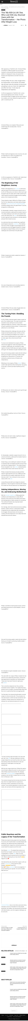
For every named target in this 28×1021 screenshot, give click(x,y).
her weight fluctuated (20, 203)
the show (17, 188)
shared (19, 363)
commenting (8, 863)
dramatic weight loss (10, 495)
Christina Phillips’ (5, 905)
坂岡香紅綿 (6, 25)
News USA (16, 1015)
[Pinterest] (12, 28)
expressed (12, 867)
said (15, 215)
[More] (18, 28)
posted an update (11, 773)
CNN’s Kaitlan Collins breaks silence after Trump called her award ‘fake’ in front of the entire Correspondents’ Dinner (18, 968)
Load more (13, 1010)
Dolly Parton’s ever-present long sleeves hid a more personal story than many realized (18, 983)
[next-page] (4, 974)
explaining (16, 224)
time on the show (10, 203)
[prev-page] (2, 974)
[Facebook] (6, 28)
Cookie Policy (9, 1016)
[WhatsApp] (15, 28)
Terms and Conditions (17, 1016)
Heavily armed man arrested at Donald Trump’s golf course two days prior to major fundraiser (17, 961)
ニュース (6, 1015)
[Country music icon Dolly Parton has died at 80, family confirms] (5, 955)
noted (4, 339)
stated (16, 467)
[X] (9, 28)
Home (2, 6)
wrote (8, 850)
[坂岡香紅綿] (2, 25)
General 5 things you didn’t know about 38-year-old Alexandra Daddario (7, 929)
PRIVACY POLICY (22, 1015)
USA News (6, 6)
